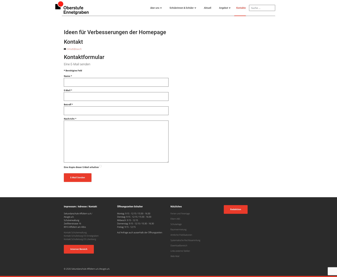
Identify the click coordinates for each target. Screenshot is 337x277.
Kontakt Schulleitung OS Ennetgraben (81, 235)
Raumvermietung (178, 229)
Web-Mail (174, 256)
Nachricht (70, 118)
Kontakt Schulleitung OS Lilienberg (80, 239)
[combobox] (262, 8)
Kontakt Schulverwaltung (75, 232)
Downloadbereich (178, 245)
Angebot (223, 7)
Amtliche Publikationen (181, 234)
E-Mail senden (77, 177)
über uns (154, 7)
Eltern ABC (175, 218)
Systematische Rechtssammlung (185, 240)
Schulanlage (176, 224)
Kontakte (241, 7)
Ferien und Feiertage (180, 213)
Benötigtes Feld (73, 70)
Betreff (68, 104)
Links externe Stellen (180, 250)
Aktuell (207, 7)
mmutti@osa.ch (74, 49)
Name (68, 76)
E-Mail (68, 90)
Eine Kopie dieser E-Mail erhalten (81, 167)
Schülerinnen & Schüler (182, 7)
